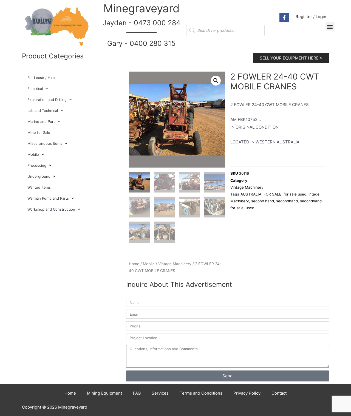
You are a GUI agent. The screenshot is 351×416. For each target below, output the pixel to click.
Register (304, 16)
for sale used (295, 194)
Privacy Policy (247, 393)
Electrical (35, 88)
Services (160, 393)
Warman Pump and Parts (48, 198)
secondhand (287, 201)
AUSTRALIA (250, 194)
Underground (38, 176)
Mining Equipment (104, 393)
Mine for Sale (38, 132)
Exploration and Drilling (47, 99)
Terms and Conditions (201, 393)
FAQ (137, 393)
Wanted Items (39, 187)
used (250, 208)
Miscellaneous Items (44, 143)
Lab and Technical (42, 110)
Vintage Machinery (174, 264)
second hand (262, 201)
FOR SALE (272, 194)
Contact (279, 393)
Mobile (33, 154)
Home (134, 264)
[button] (330, 26)
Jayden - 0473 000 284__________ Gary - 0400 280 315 (141, 33)
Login (321, 16)
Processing (36, 165)
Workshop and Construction (51, 209)
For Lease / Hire (41, 77)
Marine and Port (41, 121)
